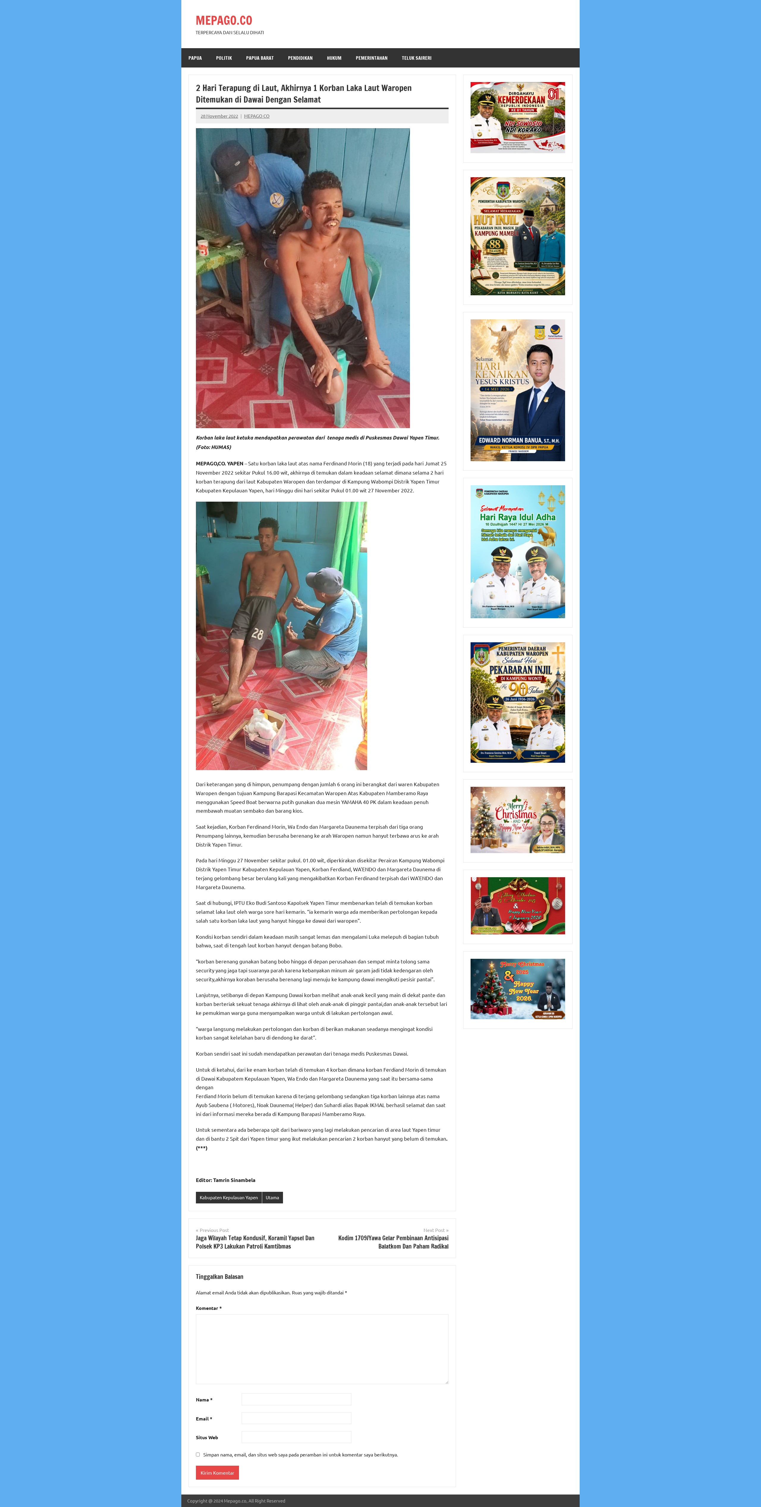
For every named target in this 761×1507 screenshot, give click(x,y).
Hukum (334, 58)
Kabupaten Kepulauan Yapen (229, 1197)
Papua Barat (260, 58)
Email (204, 1418)
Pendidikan (300, 58)
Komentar (209, 1308)
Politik (224, 58)
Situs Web (207, 1437)
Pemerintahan (372, 58)
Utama (272, 1197)
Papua (195, 58)
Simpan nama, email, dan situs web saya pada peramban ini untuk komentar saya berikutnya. (300, 1454)
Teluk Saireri (417, 58)
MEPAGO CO (257, 116)
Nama (204, 1399)
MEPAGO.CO (224, 20)
